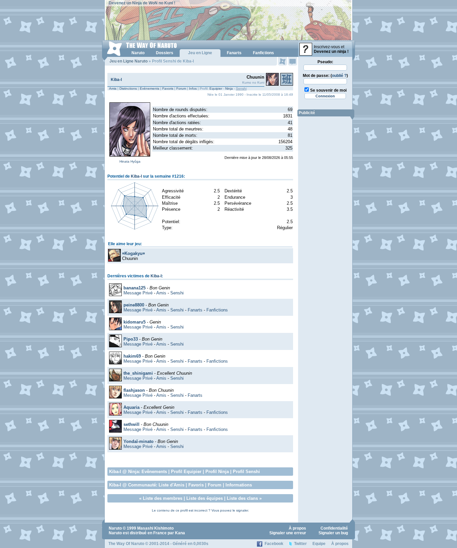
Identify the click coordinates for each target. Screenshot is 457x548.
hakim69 (132, 356)
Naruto (115, 528)
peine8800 (133, 304)
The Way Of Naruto (126, 543)
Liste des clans (242, 498)
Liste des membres (162, 498)
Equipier (215, 88)
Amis (112, 88)
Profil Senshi (246, 471)
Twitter (300, 543)
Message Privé (138, 292)
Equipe (319, 543)
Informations (238, 484)
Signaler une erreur (287, 533)
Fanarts (195, 309)
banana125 (134, 287)
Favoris (167, 88)
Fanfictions (217, 309)
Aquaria (131, 407)
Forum (181, 88)
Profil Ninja (217, 471)
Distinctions (128, 88)
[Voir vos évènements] (282, 61)
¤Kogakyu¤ (133, 253)
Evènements (149, 88)
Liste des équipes (204, 498)
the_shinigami (138, 373)
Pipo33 (130, 339)
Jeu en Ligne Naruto (128, 61)
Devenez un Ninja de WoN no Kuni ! (142, 3)
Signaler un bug (333, 533)
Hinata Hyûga (130, 161)
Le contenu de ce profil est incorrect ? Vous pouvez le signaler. (200, 510)
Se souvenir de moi (328, 90)
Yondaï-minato (138, 441)
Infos (193, 88)
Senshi (177, 292)
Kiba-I (116, 79)
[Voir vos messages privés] (292, 61)
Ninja (229, 88)
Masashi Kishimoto (155, 528)
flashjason (134, 390)
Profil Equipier (186, 471)
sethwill (131, 424)
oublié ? (339, 75)
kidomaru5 (134, 322)
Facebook (274, 543)
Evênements (154, 471)
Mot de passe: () (325, 75)
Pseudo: (325, 62)
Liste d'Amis (171, 484)
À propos (297, 528)
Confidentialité (334, 528)
